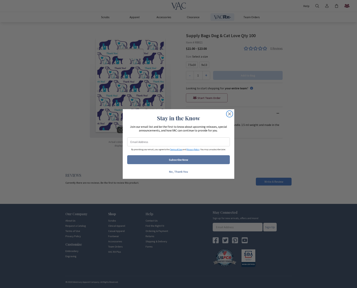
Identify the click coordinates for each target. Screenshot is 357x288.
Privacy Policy (193, 149)
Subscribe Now (178, 160)
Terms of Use (176, 149)
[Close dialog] (229, 114)
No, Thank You (178, 171)
